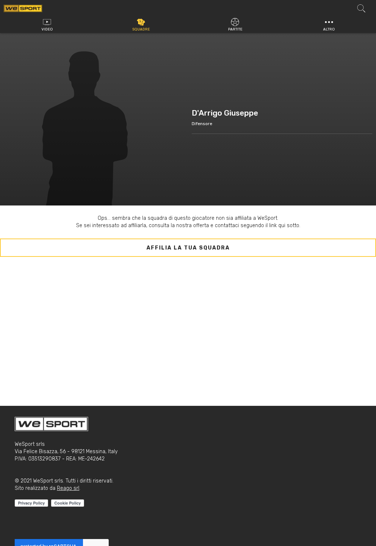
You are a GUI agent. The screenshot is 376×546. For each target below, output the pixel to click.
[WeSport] (23, 8)
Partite (235, 29)
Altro (329, 29)
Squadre (141, 29)
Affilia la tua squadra (188, 248)
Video (47, 29)
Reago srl (68, 488)
